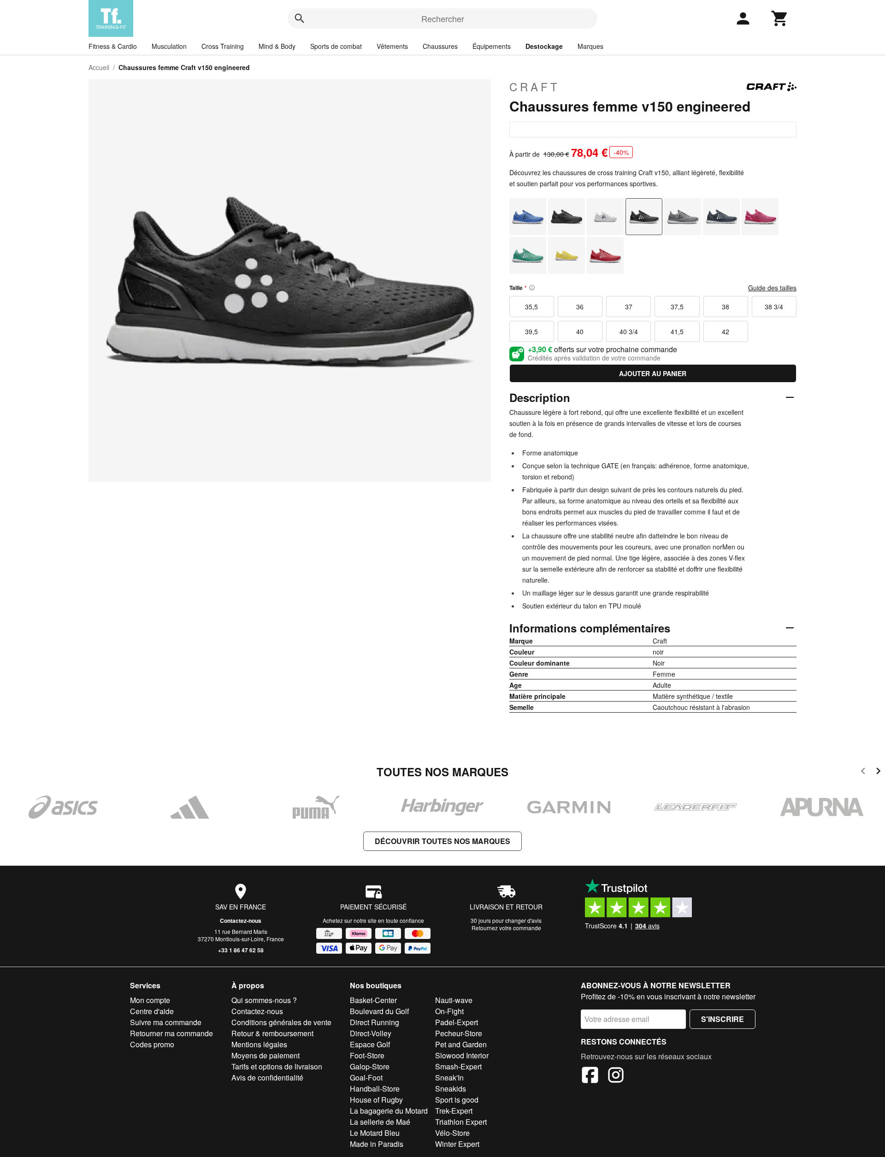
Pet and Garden (461, 1044)
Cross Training (222, 46)
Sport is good (456, 1099)
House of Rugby (376, 1099)
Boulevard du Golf (379, 1011)
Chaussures (440, 46)
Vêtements (392, 46)
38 (725, 306)
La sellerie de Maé (380, 1121)
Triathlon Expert (461, 1121)
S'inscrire (722, 1019)
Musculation (169, 46)
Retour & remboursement (272, 1033)
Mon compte (150, 1000)
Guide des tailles (772, 287)
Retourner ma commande (171, 1033)
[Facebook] (590, 1076)
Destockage (544, 46)
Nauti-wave (453, 1000)
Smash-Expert (458, 1066)
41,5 (677, 331)
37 (628, 306)
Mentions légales (259, 1044)
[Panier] (780, 18)
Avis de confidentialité (267, 1077)
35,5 (531, 306)
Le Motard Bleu (375, 1132)
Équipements (491, 46)
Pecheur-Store (458, 1033)
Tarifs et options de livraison (276, 1066)
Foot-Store (367, 1055)
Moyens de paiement (265, 1055)
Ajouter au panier (652, 373)
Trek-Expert (453, 1110)
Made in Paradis (376, 1144)
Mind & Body (277, 46)
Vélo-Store (452, 1132)
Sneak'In (449, 1077)
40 (580, 331)
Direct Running (374, 1022)
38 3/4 (774, 306)
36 (580, 306)
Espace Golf (370, 1044)
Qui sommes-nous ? (264, 1000)
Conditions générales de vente (281, 1022)
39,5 (531, 331)
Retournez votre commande (506, 928)
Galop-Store (369, 1066)
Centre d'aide (152, 1011)
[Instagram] (616, 1076)
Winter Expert (457, 1144)
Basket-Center (373, 1000)
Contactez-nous (240, 920)
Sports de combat (336, 46)
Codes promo (152, 1044)
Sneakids (450, 1088)
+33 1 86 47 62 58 (241, 950)
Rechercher (442, 18)
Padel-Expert (456, 1022)
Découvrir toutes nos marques (442, 841)
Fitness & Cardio (112, 46)
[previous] (863, 772)
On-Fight (449, 1011)
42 (725, 331)
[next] (878, 772)
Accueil (98, 67)
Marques (590, 46)
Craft (534, 86)
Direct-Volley (370, 1033)
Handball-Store (375, 1088)
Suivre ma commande (165, 1022)
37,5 (677, 306)
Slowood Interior (462, 1055)
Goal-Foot (366, 1077)
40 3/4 (629, 331)
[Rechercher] (299, 18)
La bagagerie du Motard (389, 1110)
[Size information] (532, 287)
